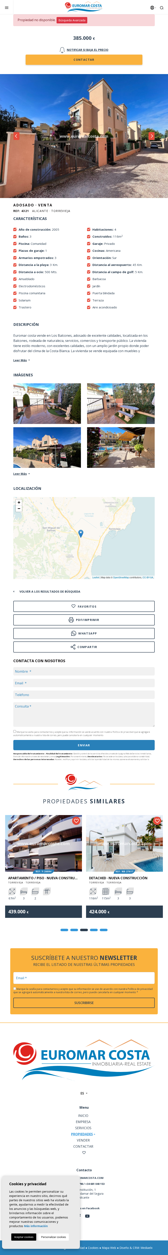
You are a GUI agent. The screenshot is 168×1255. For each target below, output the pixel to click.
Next (151, 136)
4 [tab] (94, 930)
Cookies (93, 1248)
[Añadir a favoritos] (76, 821)
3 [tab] (84, 930)
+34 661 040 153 (94, 1184)
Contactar (84, 60)
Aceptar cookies (23, 1237)
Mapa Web (109, 1248)
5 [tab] (104, 930)
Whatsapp (87, 633)
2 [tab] (74, 930)
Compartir (86, 647)
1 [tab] (64, 930)
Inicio (83, 1115)
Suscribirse (84, 1003)
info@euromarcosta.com (84, 1178)
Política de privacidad (123, 731)
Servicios (83, 1128)
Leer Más (20, 360)
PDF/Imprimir (87, 620)
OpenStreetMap (121, 577)
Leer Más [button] (20, 474)
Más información (36, 1226)
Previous (16, 136)
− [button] (19, 508)
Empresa (83, 1122)
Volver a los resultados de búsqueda (49, 591)
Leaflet (95, 577)
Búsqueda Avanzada (71, 20)
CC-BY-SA (148, 577)
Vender (83, 1140)
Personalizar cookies (53, 1237)
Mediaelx (146, 1248)
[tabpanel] (43, 869)
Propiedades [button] (82, 1134)
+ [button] (19, 502)
